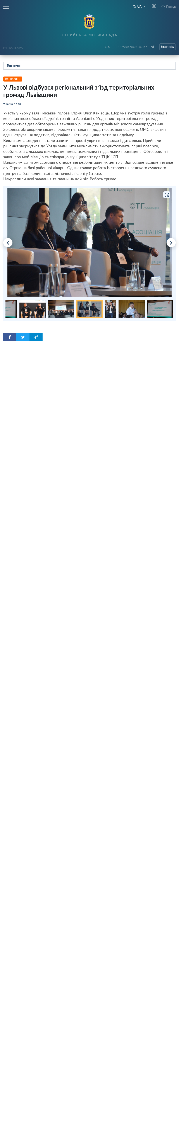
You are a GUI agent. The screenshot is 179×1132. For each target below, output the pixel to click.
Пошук (171, 7)
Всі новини (12, 79)
